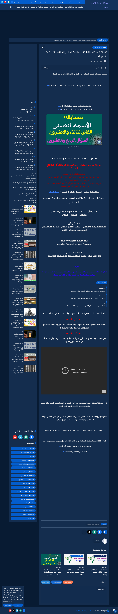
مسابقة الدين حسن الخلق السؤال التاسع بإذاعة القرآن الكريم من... (23, 152)
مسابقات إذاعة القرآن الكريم (100, 5)
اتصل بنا (75, 2)
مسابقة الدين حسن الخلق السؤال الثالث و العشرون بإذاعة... (88, 291)
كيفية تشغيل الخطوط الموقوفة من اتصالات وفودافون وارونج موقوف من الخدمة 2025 (17, 279)
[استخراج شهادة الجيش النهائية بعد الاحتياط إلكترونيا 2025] (30, 300)
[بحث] (10, 7)
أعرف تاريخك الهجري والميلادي (21, 2)
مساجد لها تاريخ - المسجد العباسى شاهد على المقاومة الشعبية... (23, 177)
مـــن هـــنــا (54, 192)
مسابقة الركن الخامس (29, 487)
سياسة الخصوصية (49, 2)
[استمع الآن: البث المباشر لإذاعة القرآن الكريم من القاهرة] (30, 243)
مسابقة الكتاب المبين (70, 7)
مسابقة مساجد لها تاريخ (28, 510)
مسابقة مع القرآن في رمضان (39, 7)
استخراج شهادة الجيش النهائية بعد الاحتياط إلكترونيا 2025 (17, 302)
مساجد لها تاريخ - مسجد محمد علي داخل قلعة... (25, 202)
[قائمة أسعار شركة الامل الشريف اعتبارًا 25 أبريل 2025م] (30, 312)
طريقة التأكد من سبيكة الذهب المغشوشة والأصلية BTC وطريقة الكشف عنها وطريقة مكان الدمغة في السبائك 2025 (17, 222)
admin (101, 61)
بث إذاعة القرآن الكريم (36, 2)
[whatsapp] (8, 2)
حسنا (18, 605)
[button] (99, 532)
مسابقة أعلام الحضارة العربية (27, 464)
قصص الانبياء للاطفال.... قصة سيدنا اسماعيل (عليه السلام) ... (23, 111)
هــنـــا (59, 109)
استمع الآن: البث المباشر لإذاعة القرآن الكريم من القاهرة (17, 245)
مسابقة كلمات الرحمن (29, 507)
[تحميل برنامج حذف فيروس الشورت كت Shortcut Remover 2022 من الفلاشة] (30, 289)
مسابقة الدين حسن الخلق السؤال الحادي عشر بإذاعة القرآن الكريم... (23, 135)
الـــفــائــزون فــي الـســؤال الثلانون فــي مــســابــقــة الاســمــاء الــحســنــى (83, 306)
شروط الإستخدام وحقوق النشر (63, 2)
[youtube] (5, 2)
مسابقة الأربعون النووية (28, 472)
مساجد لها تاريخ (30, 518)
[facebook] (12, 2)
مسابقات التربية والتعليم (28, 452)
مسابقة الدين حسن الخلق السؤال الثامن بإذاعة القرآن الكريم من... (23, 160)
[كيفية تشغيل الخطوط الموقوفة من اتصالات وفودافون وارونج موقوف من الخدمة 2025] (30, 277)
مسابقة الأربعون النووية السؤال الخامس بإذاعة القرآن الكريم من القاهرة (75, 40)
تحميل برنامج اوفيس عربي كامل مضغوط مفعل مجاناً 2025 (17, 211)
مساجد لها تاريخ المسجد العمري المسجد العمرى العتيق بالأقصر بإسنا (25, 195)
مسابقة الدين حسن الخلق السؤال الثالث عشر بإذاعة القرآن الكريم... (23, 127)
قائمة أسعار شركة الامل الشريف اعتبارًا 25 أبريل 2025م (17, 314)
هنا (48, 85)
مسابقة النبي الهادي (29, 503)
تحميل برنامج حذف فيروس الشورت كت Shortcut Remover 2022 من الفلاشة (17, 291)
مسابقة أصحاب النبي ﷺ (28, 460)
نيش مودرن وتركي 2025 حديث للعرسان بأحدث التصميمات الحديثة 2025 (17, 256)
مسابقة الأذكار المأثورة (28, 468)
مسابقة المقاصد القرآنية (28, 499)
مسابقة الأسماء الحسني (100, 47)
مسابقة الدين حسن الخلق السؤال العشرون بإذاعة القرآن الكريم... (86, 298)
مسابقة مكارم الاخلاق (29, 514)
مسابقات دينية (31, 456)
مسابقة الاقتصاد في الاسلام (27, 479)
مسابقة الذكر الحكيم (29, 483)
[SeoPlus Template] (108, 610)
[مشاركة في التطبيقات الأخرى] (84, 532)
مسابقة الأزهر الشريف (56, 7)
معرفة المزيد (8, 605)
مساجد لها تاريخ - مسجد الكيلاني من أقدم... (24, 183)
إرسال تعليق (101, 589)
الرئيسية (80, 7)
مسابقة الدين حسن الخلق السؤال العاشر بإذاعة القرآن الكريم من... (23, 144)
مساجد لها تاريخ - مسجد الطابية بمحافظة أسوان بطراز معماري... (24, 188)
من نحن (81, 2)
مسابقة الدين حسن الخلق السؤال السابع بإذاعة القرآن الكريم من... (23, 168)
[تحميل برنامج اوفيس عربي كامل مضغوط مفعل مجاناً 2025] (30, 209)
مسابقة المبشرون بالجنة (28, 495)
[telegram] (2, 2)
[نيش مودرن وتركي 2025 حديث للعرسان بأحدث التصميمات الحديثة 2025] (30, 254)
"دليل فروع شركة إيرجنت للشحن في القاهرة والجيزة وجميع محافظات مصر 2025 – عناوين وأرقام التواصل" (17, 234)
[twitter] (13, 610)
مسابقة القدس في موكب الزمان (26, 491)
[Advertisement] (59, 24)
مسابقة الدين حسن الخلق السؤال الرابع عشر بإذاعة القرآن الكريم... (22, 119)
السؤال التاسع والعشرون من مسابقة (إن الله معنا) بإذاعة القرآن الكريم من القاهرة (17, 268)
